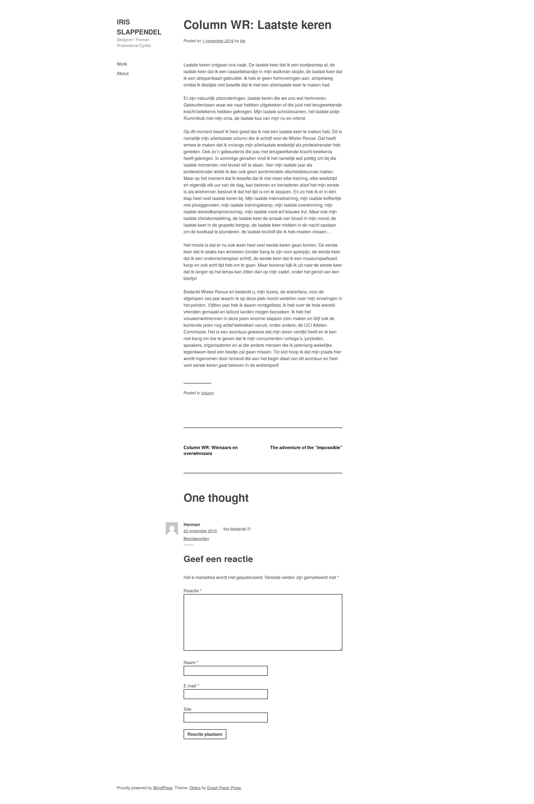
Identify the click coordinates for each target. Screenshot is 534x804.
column (207, 392)
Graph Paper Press (224, 787)
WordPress (162, 787)
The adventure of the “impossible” (306, 447)
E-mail (191, 685)
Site (187, 709)
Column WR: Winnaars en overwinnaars (211, 450)
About (122, 73)
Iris (242, 40)
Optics (195, 787)
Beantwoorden (196, 538)
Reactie (193, 590)
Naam (191, 662)
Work (122, 64)
